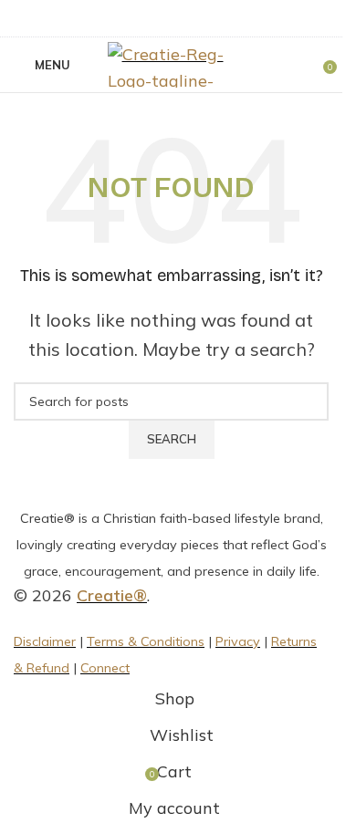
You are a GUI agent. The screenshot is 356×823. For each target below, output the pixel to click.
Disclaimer (45, 641)
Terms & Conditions (145, 641)
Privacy (237, 641)
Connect (105, 668)
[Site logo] (172, 63)
